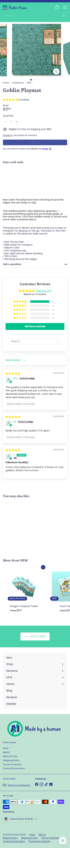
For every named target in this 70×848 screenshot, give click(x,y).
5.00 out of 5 (43, 291)
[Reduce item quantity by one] (5, 121)
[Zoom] (56, 71)
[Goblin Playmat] (35, 178)
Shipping (7, 135)
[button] (10, 99)
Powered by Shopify (39, 841)
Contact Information (14, 768)
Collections (18, 83)
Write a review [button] (35, 326)
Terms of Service (12, 764)
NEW (29, 83)
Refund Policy (10, 756)
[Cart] (57, 7)
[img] (13, 373)
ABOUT (6, 752)
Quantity (8, 115)
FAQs (5, 748)
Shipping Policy (11, 760)
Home (6, 83)
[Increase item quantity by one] (17, 121)
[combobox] (35, 15)
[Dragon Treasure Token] (24, 590)
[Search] (63, 15)
